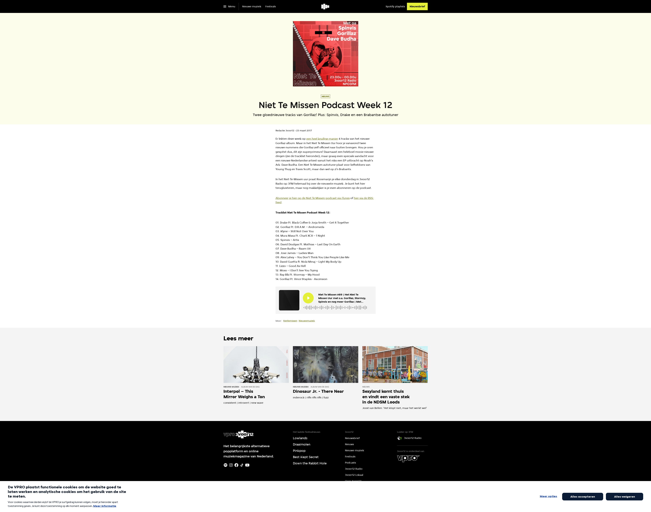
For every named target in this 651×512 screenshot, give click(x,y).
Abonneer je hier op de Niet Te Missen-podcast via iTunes (313, 198)
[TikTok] (242, 465)
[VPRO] (408, 458)
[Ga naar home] (325, 6)
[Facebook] (236, 465)
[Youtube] (247, 465)
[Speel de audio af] (308, 298)
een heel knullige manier (322, 138)
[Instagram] (231, 465)
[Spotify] (225, 465)
